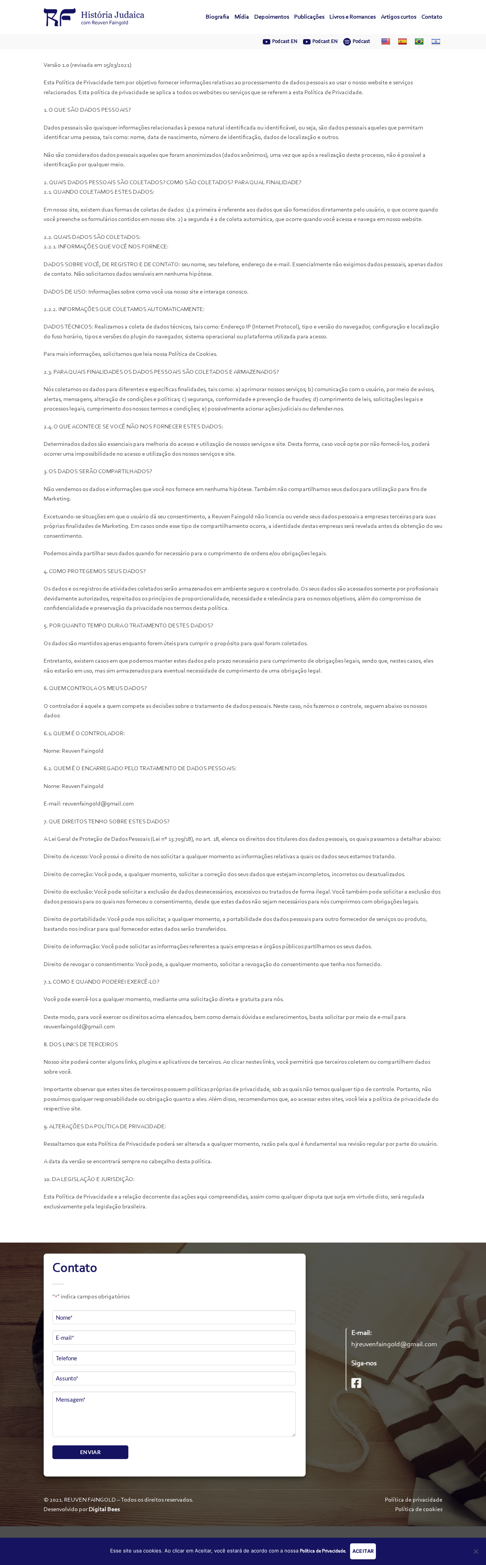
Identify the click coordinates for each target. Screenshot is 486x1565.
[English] (384, 41)
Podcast (361, 41)
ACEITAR (363, 1551)
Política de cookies (418, 1510)
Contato (431, 17)
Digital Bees (104, 1510)
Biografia (217, 17)
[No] (475, 1554)
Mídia (242, 17)
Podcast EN (285, 41)
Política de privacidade (413, 1500)
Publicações (309, 17)
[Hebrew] (434, 41)
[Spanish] (400, 41)
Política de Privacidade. (323, 1551)
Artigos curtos (398, 17)
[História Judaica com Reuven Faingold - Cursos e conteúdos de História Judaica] (94, 17)
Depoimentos (271, 17)
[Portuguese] (417, 41)
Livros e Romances (353, 17)
